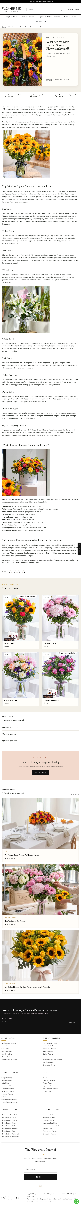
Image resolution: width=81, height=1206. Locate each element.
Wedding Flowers (48, 1062)
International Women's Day (51, 1126)
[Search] (60, 9)
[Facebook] (10, 1198)
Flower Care (47, 1091)
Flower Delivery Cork (8, 1131)
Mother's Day (47, 1128)
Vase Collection (48, 1051)
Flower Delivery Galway (9, 1120)
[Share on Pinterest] (19, 572)
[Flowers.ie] (11, 9)
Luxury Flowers (48, 1057)
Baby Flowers (5, 1083)
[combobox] (44, 9)
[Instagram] (3, 1198)
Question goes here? (40, 727)
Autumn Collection (49, 1118)
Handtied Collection (49, 1049)
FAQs (45, 1078)
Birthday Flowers (28, 17)
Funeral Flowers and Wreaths (52, 1059)
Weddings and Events (8, 1043)
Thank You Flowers (7, 1091)
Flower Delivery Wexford (9, 1128)
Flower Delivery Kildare (8, 1123)
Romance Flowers (7, 1094)
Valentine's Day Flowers (50, 1123)
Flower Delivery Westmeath (10, 1137)
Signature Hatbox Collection (49, 17)
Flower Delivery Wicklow (9, 1126)
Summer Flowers (70, 17)
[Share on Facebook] (10, 572)
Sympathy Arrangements (9, 1102)
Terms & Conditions (49, 1080)
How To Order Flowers (50, 1088)
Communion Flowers (49, 1065)
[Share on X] (14, 572)
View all (5, 591)
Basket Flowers (48, 1054)
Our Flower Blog (6, 1054)
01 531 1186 (30, 1202)
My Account (47, 1086)
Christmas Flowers (48, 1120)
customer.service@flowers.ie (47, 1202)
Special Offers (40, 21)
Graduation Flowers (7, 1086)
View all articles (74, 794)
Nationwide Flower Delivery (10, 1115)
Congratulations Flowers (9, 1099)
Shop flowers (40, 772)
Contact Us (5, 1049)
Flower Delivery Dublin (8, 1118)
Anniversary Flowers (7, 1088)
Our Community (6, 1051)
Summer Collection (49, 1115)
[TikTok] (16, 1198)
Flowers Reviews (6, 1057)
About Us (4, 1046)
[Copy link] (24, 572)
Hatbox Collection (49, 1046)
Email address (7, 1018)
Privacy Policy (47, 1083)
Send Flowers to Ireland (9, 1059)
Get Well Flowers (7, 1097)
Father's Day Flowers (50, 1131)
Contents (79, 549)
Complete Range (11, 17)
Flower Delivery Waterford (10, 1134)
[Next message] (79, 1)
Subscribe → (73, 1022)
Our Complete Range (50, 1043)
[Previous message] (2, 1)
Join (40, 1177)
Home (4, 27)
